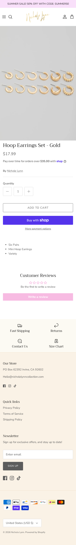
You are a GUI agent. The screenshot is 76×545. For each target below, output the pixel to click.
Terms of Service (13, 414)
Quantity (8, 183)
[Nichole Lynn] (38, 17)
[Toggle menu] (4, 17)
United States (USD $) (19, 523)
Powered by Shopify (35, 532)
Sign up (13, 466)
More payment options (38, 228)
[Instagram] (9, 385)
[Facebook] (4, 385)
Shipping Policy (12, 419)
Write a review (38, 297)
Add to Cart (38, 208)
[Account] (64, 17)
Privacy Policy (11, 408)
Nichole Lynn (15, 171)
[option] (38, 83)
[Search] (12, 17)
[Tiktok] (15, 385)
